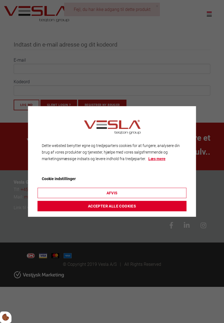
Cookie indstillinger (59, 179)
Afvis (112, 193)
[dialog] (112, 161)
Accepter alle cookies (112, 206)
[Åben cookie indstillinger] (5, 317)
